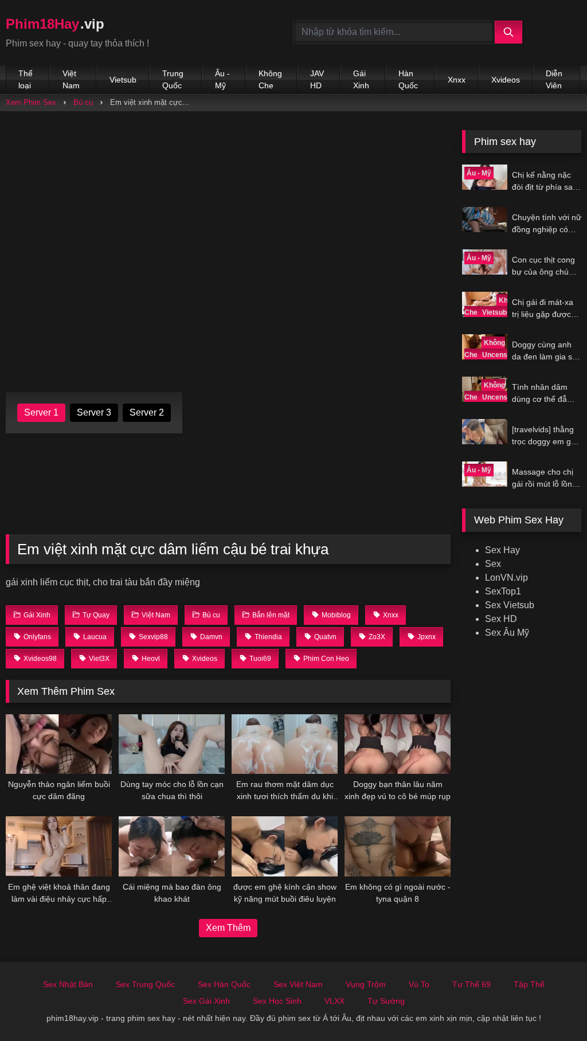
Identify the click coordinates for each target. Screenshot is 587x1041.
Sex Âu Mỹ (507, 632)
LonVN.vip (506, 577)
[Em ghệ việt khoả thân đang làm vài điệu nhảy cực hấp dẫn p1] (59, 846)
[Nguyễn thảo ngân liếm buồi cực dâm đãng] (59, 744)
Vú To (419, 984)
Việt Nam (71, 79)
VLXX (334, 1000)
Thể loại (25, 79)
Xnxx (456, 79)
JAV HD (317, 79)
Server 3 (94, 412)
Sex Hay (502, 550)
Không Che (270, 79)
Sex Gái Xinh (206, 1000)
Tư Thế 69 (471, 984)
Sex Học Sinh (277, 1000)
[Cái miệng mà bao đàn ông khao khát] (172, 846)
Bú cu (83, 102)
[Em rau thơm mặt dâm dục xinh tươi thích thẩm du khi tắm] (285, 744)
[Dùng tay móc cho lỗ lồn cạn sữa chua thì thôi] (172, 744)
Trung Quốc (172, 79)
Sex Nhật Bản (68, 984)
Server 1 (41, 412)
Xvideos (505, 79)
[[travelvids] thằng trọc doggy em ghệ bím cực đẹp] (484, 431)
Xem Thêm (228, 928)
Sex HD (501, 619)
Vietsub (122, 79)
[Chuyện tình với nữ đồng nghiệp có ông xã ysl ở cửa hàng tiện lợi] (484, 219)
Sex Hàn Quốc (224, 984)
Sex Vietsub (509, 605)
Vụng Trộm (366, 984)
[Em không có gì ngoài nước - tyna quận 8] (398, 846)
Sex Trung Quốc (145, 984)
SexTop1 (503, 591)
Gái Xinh (361, 79)
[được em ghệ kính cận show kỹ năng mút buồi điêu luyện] (285, 846)
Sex (493, 564)
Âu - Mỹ (222, 79)
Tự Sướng (386, 1000)
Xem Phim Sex (31, 102)
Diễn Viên (554, 79)
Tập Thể (529, 984)
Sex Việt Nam (298, 984)
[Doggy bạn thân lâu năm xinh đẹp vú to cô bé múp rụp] (398, 744)
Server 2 (147, 412)
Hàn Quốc (408, 79)
